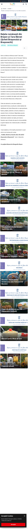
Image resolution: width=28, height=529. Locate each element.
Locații (9, 8)
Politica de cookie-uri (6, 520)
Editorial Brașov (13, 45)
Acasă (4, 8)
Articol (3, 45)
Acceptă (13, 524)
